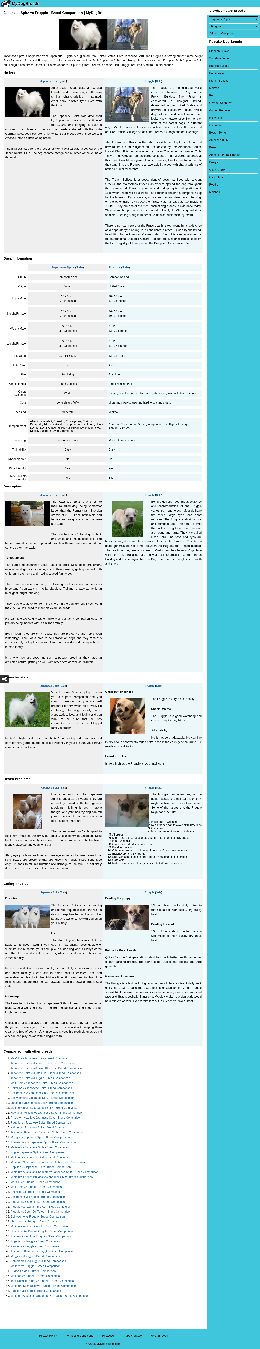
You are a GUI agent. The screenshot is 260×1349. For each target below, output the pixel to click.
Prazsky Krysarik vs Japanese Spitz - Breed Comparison (46, 1117)
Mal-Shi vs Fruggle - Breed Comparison (35, 1181)
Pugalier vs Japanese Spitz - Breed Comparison (41, 1122)
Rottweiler (215, 117)
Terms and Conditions (79, 1335)
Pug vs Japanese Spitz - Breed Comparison (38, 1152)
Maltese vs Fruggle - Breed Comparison (35, 1266)
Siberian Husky (219, 50)
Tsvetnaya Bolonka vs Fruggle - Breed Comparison (42, 1251)
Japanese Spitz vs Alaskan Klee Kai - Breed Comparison (46, 1068)
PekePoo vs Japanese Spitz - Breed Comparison (41, 1087)
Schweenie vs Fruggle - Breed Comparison (38, 1216)
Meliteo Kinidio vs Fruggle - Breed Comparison (40, 1226)
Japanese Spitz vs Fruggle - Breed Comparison (40, 1078)
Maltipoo (214, 191)
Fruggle (149, 81)
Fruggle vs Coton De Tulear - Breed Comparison (41, 1211)
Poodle (213, 184)
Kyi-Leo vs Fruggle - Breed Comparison (35, 1246)
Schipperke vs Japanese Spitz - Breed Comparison (43, 1092)
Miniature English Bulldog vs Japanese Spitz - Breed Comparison (52, 1176)
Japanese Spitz (49, 81)
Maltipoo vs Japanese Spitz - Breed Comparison (41, 1157)
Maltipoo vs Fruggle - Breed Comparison (36, 1275)
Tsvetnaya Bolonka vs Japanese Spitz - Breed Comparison (47, 1132)
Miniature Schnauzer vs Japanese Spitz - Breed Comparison (48, 1162)
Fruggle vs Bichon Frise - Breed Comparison (39, 1201)
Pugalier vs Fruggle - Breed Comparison (36, 1241)
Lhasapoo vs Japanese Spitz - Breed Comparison (42, 1102)
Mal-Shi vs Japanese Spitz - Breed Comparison (40, 1058)
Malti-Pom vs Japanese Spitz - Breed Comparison (42, 1083)
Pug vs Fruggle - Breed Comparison (33, 1270)
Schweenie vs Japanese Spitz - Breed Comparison (42, 1097)
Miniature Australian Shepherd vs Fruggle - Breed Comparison (50, 1295)
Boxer (213, 147)
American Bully (218, 140)
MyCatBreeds (159, 1335)
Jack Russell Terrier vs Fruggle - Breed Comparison (43, 1280)
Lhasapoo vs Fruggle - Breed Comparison (37, 1221)
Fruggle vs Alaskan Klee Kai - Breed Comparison (41, 1206)
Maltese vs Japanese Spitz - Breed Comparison (40, 1147)
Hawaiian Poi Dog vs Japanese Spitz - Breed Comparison (47, 1112)
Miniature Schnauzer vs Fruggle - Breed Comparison (44, 1285)
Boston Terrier (218, 132)
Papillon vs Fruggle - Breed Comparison (36, 1290)
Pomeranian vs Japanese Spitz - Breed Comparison (43, 1142)
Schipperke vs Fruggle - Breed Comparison (38, 1196)
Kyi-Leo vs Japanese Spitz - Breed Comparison (40, 1127)
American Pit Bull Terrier (224, 154)
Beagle (213, 162)
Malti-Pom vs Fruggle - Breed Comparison (37, 1186)
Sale (63, 81)
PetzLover (108, 1335)
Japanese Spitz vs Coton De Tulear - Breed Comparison (46, 1073)
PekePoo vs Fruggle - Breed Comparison (36, 1191)
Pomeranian (217, 73)
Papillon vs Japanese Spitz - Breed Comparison (41, 1167)
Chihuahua (216, 125)
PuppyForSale (133, 1335)
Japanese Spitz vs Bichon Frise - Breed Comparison (43, 1063)
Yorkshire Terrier (219, 58)
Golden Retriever (220, 110)
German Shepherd (220, 102)
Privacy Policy (48, 1335)
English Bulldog (219, 65)
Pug (211, 95)
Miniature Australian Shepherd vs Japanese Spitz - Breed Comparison (54, 1172)
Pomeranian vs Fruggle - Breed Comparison (38, 1261)
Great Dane (216, 177)
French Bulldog (219, 80)
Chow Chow (217, 169)
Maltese (214, 88)
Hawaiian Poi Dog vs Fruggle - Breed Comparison (42, 1231)
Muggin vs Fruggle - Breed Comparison (35, 1256)
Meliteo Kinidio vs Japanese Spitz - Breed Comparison (45, 1107)
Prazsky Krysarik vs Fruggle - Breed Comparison (41, 1236)
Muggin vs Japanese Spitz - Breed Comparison (40, 1137)
